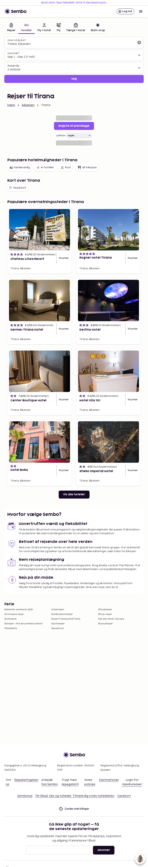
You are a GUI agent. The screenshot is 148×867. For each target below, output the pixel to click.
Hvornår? (13, 53)
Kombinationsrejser (62, 614)
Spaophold (57, 628)
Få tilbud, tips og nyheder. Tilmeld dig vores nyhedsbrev (74, 796)
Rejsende (13, 65)
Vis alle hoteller (74, 494)
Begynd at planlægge (74, 126)
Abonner (103, 850)
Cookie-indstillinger (77, 808)
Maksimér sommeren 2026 (18, 609)
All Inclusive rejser (14, 614)
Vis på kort (19, 187)
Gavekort (124, 796)
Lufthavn (61, 135)
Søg (74, 79)
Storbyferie (10, 619)
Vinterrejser (57, 609)
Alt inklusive (89, 167)
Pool (68, 167)
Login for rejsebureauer (132, 782)
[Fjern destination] (139, 42)
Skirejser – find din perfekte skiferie (23, 623)
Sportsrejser (58, 623)
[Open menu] (141, 11)
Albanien (28, 105)
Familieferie (10, 628)
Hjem (11, 105)
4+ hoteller (47, 167)
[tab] (11, 28)
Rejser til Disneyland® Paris (65, 619)
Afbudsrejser (105, 609)
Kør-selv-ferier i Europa (111, 619)
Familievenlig (22, 167)
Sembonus (24, 796)
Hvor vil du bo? (16, 40)
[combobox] (71, 44)
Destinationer (109, 780)
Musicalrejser (105, 623)
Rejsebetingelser (26, 780)
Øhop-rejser (105, 614)
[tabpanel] (74, 60)
